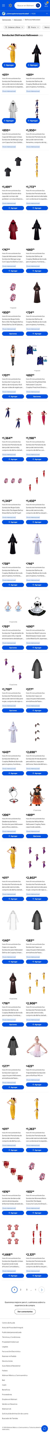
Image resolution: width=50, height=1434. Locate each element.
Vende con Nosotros (9, 1404)
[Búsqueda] (38, 5)
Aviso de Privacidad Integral (12, 1327)
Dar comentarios (25, 1311)
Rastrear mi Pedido (9, 1356)
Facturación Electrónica (11, 1351)
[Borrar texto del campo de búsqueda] (34, 5)
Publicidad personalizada (11, 1332)
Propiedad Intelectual (10, 1342)
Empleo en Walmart (9, 1399)
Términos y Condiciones (11, 1337)
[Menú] (4, 5)
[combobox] (27, 5)
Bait (3, 1380)
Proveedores (7, 1394)
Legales (5, 1347)
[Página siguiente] (42, 1290)
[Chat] (44, 1428)
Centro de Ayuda (8, 1323)
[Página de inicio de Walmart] (10, 5)
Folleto (5, 1371)
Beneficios (6, 1390)
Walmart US (6, 1409)
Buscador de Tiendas (10, 1418)
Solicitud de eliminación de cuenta (15, 1414)
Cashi (4, 1385)
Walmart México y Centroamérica (14, 1375)
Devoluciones (7, 1361)
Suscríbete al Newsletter (11, 1366)
